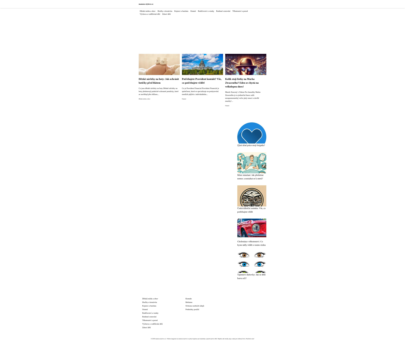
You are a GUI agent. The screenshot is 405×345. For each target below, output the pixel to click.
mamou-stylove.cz (146, 4)
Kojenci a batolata (181, 11)
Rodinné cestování (223, 11)
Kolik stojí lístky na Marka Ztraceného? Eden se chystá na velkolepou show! (242, 83)
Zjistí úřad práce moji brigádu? (251, 145)
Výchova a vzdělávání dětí (150, 14)
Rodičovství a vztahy (206, 11)
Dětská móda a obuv (147, 11)
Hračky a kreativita (165, 11)
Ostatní (193, 11)
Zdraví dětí (166, 14)
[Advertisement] (202, 31)
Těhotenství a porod (240, 11)
